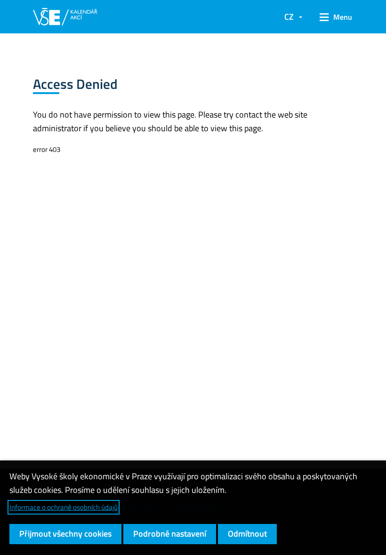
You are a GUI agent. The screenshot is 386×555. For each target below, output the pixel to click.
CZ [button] (289, 16)
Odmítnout (247, 533)
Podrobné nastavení (169, 533)
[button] (332, 17)
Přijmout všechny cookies (65, 533)
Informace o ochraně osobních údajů (63, 507)
